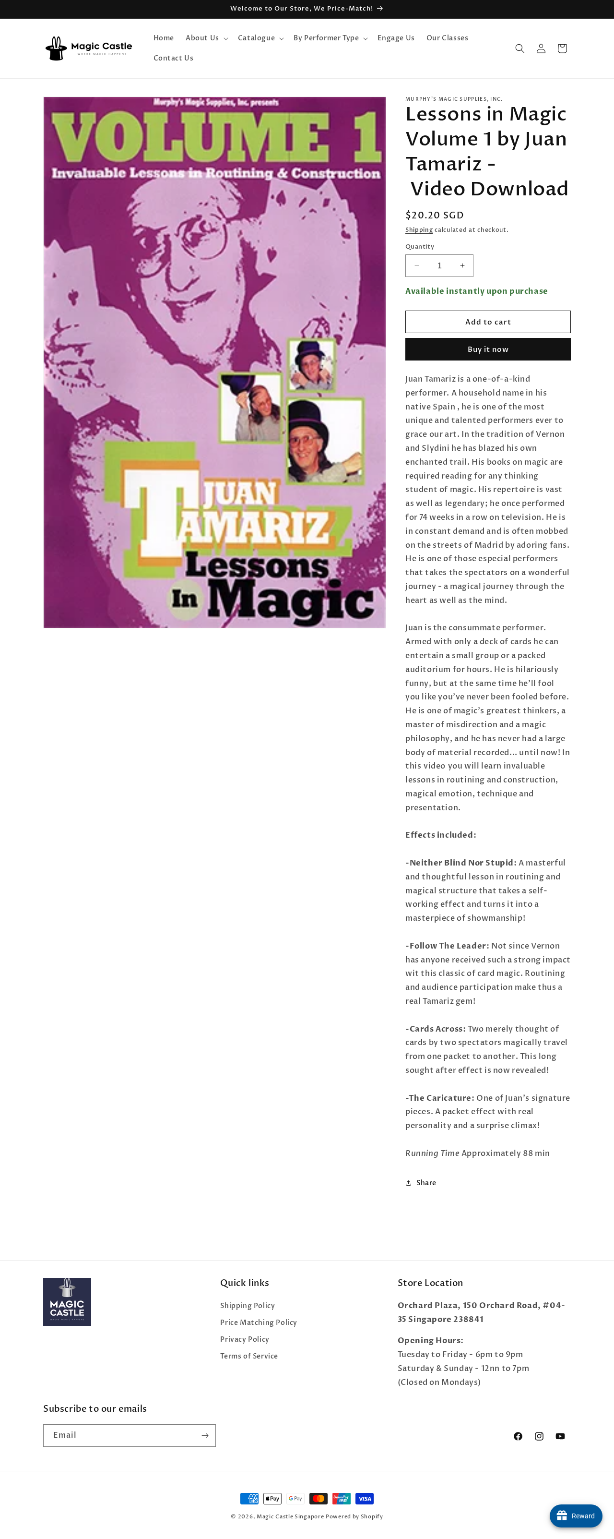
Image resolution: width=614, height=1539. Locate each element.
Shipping (419, 230)
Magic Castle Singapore (290, 1516)
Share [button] (426, 1182)
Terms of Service (249, 1356)
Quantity (419, 246)
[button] (206, 38)
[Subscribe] (204, 1435)
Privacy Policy (244, 1339)
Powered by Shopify (354, 1516)
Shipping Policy (247, 1305)
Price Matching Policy (258, 1322)
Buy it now (488, 349)
